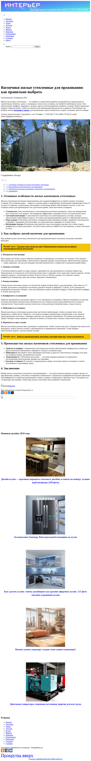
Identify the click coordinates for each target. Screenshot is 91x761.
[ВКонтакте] (2, 392)
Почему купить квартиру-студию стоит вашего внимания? (45, 649)
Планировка (11, 34)
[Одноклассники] (5, 392)
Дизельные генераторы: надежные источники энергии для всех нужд (45, 704)
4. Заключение (12, 191)
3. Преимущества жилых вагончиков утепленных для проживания (31, 189)
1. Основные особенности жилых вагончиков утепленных (28, 185)
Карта (8, 40)
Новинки (9, 32)
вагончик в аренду (22, 110)
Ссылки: (32, 759)
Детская (9, 25)
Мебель (9, 30)
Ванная (9, 19)
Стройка (9, 744)
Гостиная (9, 21)
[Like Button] (2, 384)
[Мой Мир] (9, 392)
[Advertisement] (45, 66)
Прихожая (10, 36)
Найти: (8, 47)
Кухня (8, 27)
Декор (8, 23)
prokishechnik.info (43, 759)
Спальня (9, 38)
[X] (12, 392)
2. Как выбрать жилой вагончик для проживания (24, 187)
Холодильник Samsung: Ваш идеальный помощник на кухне (45, 537)
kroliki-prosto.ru (56, 759)
